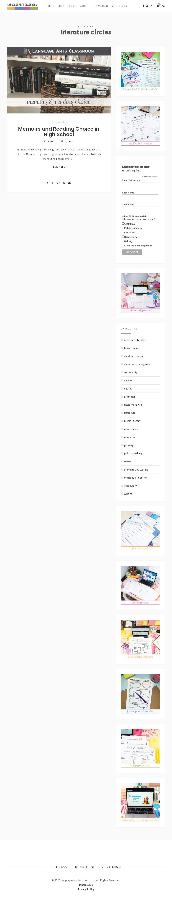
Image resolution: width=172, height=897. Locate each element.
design (128, 380)
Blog (71, 5)
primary (128, 445)
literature (58, 122)
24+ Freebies (119, 5)
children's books (133, 356)
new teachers (131, 429)
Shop (61, 5)
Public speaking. (133, 228)
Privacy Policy (86, 889)
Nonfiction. (130, 237)
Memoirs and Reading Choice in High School (58, 131)
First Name (128, 192)
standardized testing (136, 469)
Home (51, 5)
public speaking (133, 453)
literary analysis (133, 404)
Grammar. (129, 223)
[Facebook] (143, 6)
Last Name (128, 204)
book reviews (131, 348)
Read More (59, 166)
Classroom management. (138, 245)
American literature (135, 340)
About (84, 5)
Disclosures (86, 884)
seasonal (129, 461)
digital (128, 388)
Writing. (128, 241)
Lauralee (52, 141)
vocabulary (130, 485)
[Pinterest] (147, 6)
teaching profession (135, 477)
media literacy (132, 420)
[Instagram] (151, 6)
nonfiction (130, 437)
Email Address (131, 180)
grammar (129, 396)
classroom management (138, 364)
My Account (101, 5)
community (130, 372)
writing (128, 493)
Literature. (130, 232)
